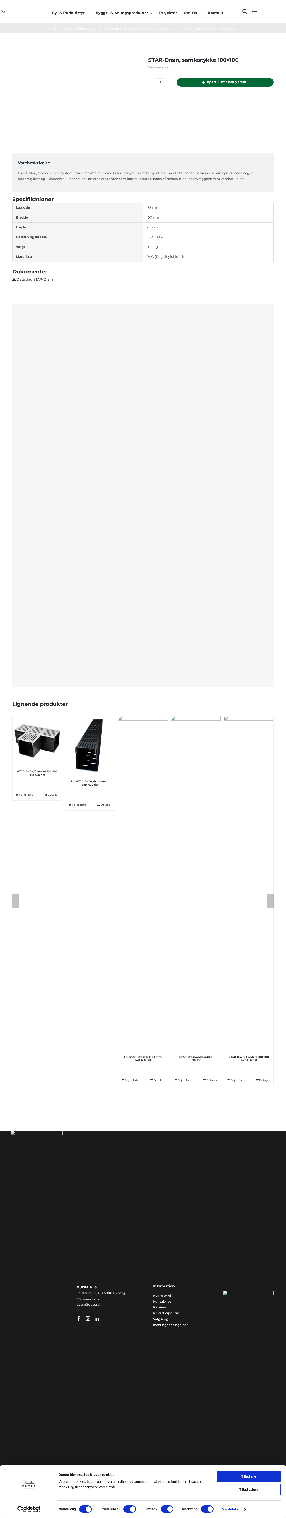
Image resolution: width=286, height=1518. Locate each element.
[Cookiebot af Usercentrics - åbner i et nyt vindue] (28, 1509)
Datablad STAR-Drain (34, 279)
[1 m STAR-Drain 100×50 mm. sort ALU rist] (143, 883)
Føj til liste (26, 794)
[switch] (129, 1509)
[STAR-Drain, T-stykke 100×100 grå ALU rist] (37, 741)
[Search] (244, 12)
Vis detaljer (231, 1509)
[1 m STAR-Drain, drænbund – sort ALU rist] (90, 746)
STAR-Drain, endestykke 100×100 (195, 1058)
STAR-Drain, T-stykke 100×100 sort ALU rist (249, 1058)
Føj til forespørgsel (227, 82)
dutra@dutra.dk (89, 1305)
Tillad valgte (248, 1489)
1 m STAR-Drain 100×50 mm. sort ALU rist (143, 1058)
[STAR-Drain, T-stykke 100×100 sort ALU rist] (248, 883)
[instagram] (88, 1318)
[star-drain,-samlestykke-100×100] (73, 99)
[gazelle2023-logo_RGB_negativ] (248, 1292)
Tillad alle (248, 1476)
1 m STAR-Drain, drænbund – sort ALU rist (90, 783)
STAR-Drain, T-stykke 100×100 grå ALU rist (37, 773)
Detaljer (53, 794)
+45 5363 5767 (88, 1299)
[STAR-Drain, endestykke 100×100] (196, 883)
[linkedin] (97, 1318)
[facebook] (79, 1318)
